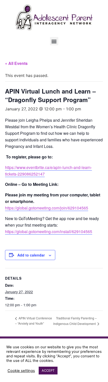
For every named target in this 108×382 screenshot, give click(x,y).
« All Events (16, 63)
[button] (54, 41)
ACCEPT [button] (48, 370)
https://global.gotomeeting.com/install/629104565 (48, 231)
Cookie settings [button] (21, 370)
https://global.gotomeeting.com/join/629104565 (46, 208)
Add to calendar (31, 255)
